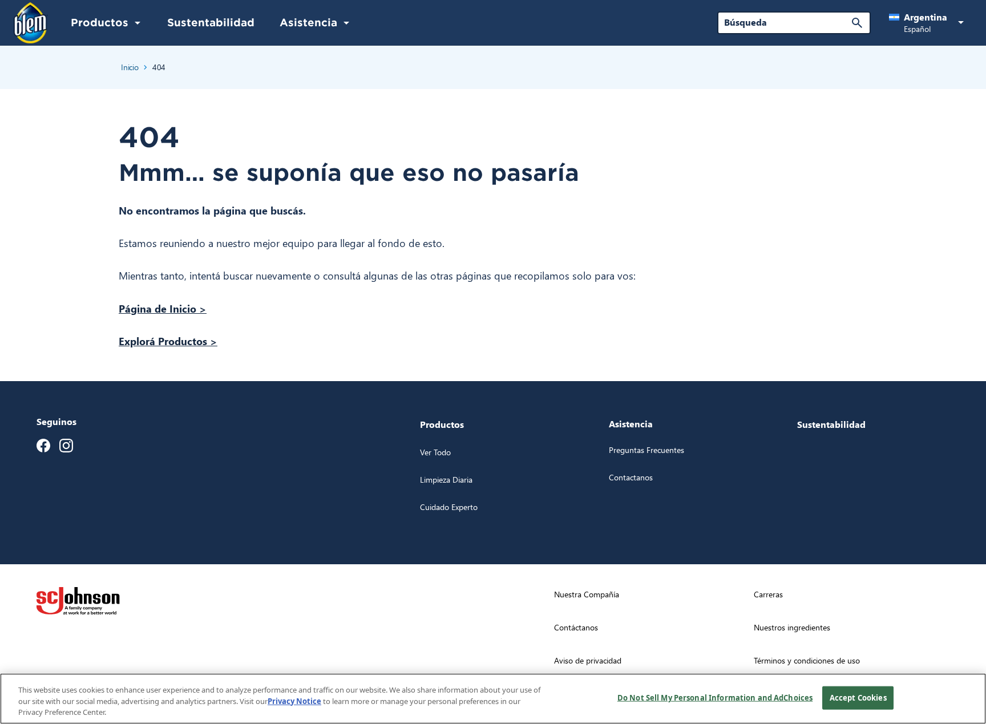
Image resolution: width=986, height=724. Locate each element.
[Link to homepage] (31, 23)
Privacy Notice (294, 701)
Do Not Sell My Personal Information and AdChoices (715, 697)
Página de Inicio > (163, 308)
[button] (928, 23)
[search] (857, 23)
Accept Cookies (858, 697)
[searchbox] (787, 22)
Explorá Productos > (168, 341)
